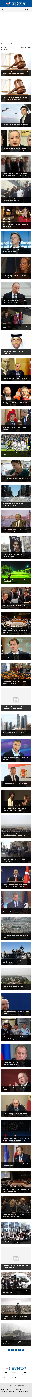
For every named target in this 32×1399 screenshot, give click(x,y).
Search (10, 44)
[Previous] (5, 1350)
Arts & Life (15, 1375)
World (4, 1375)
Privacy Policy (5, 1389)
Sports (24, 1375)
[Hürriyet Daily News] (16, 3)
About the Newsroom (7, 1391)
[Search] (23, 9)
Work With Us (20, 1389)
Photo (14, 1377)
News (3, 44)
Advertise (4, 1394)
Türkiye (5, 1372)
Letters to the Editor (22, 1391)
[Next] (26, 1350)
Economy (15, 1372)
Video (4, 1377)
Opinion (24, 1372)
